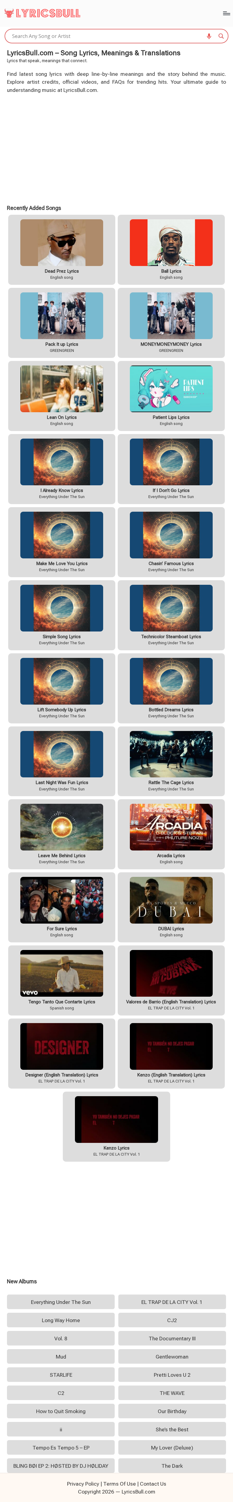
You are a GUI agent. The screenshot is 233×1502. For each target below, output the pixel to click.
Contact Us (153, 1484)
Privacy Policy (83, 1484)
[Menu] (226, 13)
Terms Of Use (119, 1484)
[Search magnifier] (221, 36)
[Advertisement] (117, 148)
